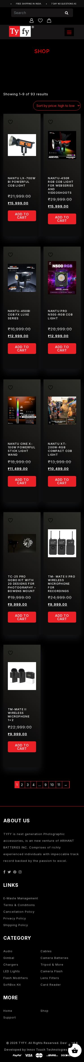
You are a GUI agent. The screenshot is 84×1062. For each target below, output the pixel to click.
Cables (46, 951)
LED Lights (11, 971)
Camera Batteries (55, 958)
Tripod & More (52, 964)
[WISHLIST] (12, 121)
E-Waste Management (20, 898)
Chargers (10, 964)
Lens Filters (50, 978)
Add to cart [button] (22, 216)
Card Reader (51, 984)
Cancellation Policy (18, 911)
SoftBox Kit (12, 984)
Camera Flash (52, 971)
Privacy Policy (14, 918)
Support (9, 1017)
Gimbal (8, 958)
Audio (8, 951)
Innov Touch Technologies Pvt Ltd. (53, 1049)
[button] (69, 32)
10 (52, 785)
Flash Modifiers (15, 978)
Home (7, 1010)
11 (59, 785)
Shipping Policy (15, 925)
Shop (45, 1010)
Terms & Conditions (19, 905)
